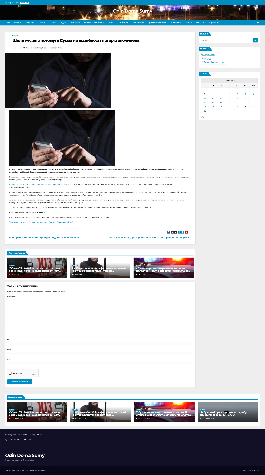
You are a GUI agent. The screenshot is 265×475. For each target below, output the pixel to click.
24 (205, 107)
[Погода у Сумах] (208, 55)
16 (253, 98)
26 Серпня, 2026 (17, 418)
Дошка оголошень (157, 23)
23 (253, 102)
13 (229, 98)
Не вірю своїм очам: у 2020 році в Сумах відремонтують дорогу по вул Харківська (40, 184)
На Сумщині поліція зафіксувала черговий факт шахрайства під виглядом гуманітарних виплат (99, 271)
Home (244, 470)
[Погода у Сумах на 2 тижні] (213, 62)
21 (237, 102)
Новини (17, 23)
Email (10, 349)
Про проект (138, 23)
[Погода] (206, 59)
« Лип (203, 117)
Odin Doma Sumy (132, 11)
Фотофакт (176, 23)
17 (205, 102)
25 (213, 107)
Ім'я (9, 339)
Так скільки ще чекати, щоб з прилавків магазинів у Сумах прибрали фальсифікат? (41, 222)
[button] (258, 23)
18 (213, 102)
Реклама (200, 23)
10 (205, 98)
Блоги (189, 23)
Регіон (43, 23)
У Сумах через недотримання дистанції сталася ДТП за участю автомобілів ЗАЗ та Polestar (162, 271)
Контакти (123, 23)
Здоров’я (75, 23)
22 (245, 102)
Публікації (31, 23)
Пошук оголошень (253, 470)
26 (221, 107)
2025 (6, 470)
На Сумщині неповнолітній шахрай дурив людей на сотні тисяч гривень (45, 238)
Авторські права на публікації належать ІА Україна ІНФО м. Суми (29, 470)
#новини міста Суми (33, 48)
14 (237, 98)
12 (221, 98)
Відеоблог (214, 23)
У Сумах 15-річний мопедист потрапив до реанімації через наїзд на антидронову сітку (35, 271)
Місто (53, 23)
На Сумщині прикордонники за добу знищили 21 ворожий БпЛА (223, 413)
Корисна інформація (94, 23)
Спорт (112, 23)
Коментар (11, 296)
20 (229, 102)
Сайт (9, 360)
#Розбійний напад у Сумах (52, 48)
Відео (63, 23)
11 (213, 98)
